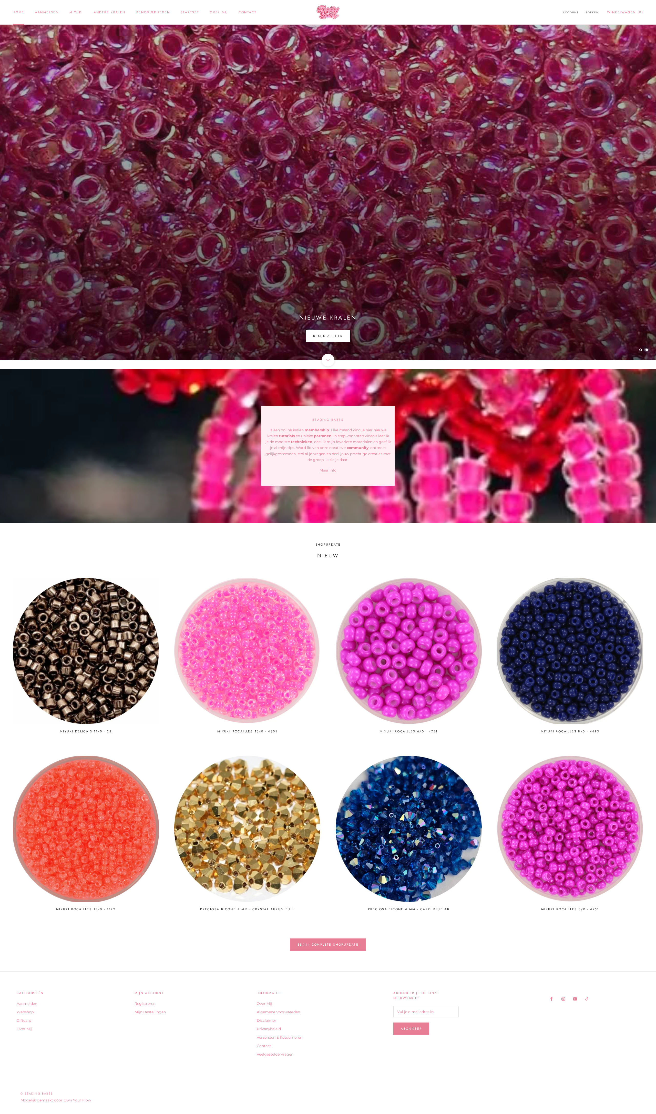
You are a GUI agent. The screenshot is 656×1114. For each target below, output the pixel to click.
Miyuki (76, 12)
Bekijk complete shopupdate (328, 944)
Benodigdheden (153, 12)
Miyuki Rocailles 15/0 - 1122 (86, 909)
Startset (190, 12)
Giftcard (24, 1020)
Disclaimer (266, 1020)
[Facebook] (551, 999)
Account (571, 12)
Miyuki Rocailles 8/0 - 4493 (570, 731)
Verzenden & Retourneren (279, 1037)
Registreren (145, 1003)
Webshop (25, 1012)
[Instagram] (563, 999)
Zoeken (592, 12)
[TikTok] (587, 999)
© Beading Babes (36, 1093)
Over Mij (219, 12)
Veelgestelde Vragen (275, 1054)
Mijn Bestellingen (150, 1012)
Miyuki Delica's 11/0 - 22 (86, 731)
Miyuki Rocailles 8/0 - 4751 (570, 909)
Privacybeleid (269, 1029)
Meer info (328, 470)
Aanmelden (47, 12)
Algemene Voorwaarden (278, 1012)
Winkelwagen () (625, 12)
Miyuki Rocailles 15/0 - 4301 (247, 731)
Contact (248, 12)
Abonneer (411, 1028)
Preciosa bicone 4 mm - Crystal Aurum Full (247, 909)
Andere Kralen (110, 12)
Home (18, 12)
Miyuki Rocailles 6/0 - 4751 (409, 731)
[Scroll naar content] (328, 360)
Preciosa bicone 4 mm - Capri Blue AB (408, 909)
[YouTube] (575, 999)
